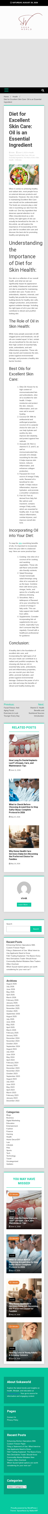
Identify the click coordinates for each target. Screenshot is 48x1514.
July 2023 (10, 1082)
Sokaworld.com (13, 1393)
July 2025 (10, 1019)
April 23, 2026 (15, 1359)
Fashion (9, 1129)
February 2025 (12, 1033)
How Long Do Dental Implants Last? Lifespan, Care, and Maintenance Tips (23, 763)
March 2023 (11, 1092)
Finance (9, 1131)
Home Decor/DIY (13, 1139)
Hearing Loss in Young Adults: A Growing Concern (23, 1353)
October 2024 (12, 1044)
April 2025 (10, 1027)
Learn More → (24, 905)
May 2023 (10, 1087)
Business (10, 1118)
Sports (9, 1150)
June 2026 (10, 989)
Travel (8, 1159)
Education (10, 1123)
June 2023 (10, 1084)
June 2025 (10, 1022)
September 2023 (13, 1076)
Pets (8, 1148)
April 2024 (10, 1060)
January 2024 (12, 1065)
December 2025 (12, 1006)
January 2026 (12, 1003)
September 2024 (13, 1046)
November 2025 (12, 1008)
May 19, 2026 (15, 864)
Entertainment (12, 1126)
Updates (9, 1164)
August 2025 (11, 1016)
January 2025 (12, 1035)
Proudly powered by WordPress (24, 1508)
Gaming (9, 1134)
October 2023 (12, 1073)
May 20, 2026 (15, 817)
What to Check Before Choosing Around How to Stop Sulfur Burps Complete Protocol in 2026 (23, 808)
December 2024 (12, 1038)
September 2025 (13, 1014)
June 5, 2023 (22, 153)
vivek (12, 153)
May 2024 (10, 1057)
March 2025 (11, 1030)
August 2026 (11, 984)
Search (9, 924)
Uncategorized (12, 1161)
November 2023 (12, 1071)
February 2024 (12, 1063)
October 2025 (12, 1011)
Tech (8, 1153)
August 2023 (11, 1079)
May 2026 (10, 992)
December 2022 (12, 1101)
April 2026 (10, 995)
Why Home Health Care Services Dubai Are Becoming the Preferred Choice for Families (23, 855)
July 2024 (10, 1052)
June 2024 (10, 1054)
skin (20, 543)
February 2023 (12, 1095)
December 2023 (12, 1068)
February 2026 (12, 1000)
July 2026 (10, 986)
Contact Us (11, 1417)
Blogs (8, 1115)
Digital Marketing (13, 1120)
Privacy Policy (12, 1420)
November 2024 (12, 1041)
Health (31, 153)
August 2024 (11, 1049)
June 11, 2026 (15, 770)
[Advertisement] (24, 63)
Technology (11, 1156)
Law (8, 1142)
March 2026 (11, 997)
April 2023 (10, 1090)
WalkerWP (33, 1511)
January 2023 (12, 1098)
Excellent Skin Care (21, 155)
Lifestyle (9, 1145)
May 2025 (10, 1025)
